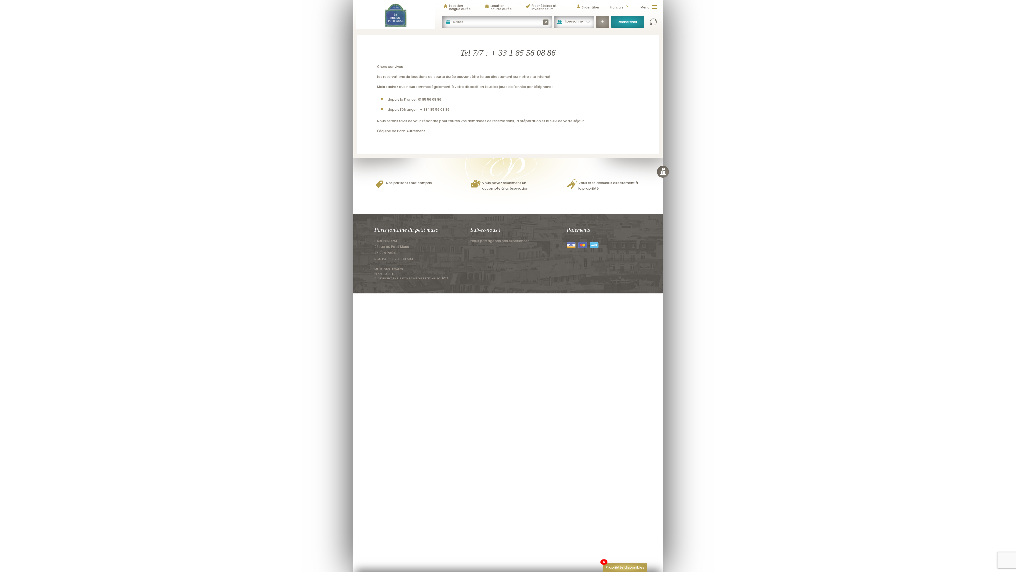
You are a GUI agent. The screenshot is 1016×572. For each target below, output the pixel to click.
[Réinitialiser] (653, 22)
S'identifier (590, 7)
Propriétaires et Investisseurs (544, 7)
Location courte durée (501, 7)
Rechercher (627, 22)
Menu (645, 7)
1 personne (574, 21)
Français (616, 7)
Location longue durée (460, 7)
